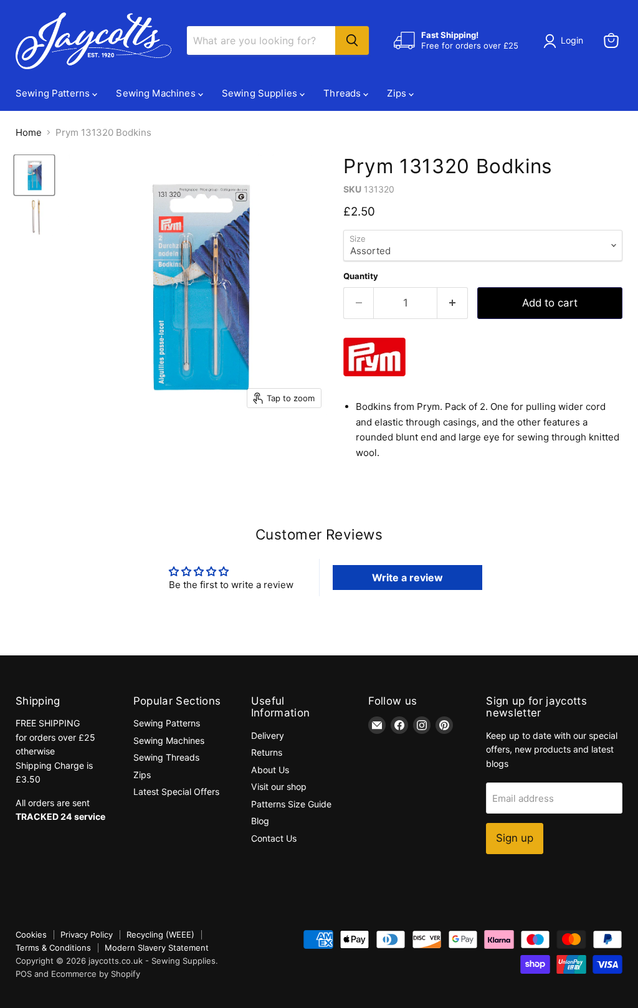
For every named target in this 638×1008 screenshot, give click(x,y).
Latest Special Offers (176, 791)
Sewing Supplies (261, 93)
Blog (260, 820)
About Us (270, 769)
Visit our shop (279, 786)
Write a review (407, 577)
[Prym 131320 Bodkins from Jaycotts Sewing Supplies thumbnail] (34, 175)
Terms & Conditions (53, 948)
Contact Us (274, 838)
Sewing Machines (157, 93)
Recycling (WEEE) (160, 934)
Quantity (360, 276)
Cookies (31, 934)
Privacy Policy (86, 934)
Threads (343, 93)
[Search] (352, 40)
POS (24, 974)
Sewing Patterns (54, 93)
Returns (266, 752)
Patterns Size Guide (291, 804)
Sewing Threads (166, 757)
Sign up (514, 838)
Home (29, 132)
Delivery (267, 735)
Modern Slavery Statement (157, 948)
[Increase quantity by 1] (452, 303)
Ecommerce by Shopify (95, 974)
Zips (398, 93)
